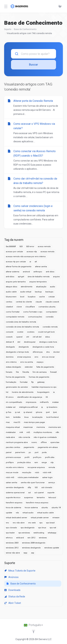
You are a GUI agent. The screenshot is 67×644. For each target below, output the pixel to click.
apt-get (21, 277)
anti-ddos (10, 277)
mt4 (21, 432)
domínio (10, 357)
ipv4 (47, 412)
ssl (29, 493)
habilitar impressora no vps (44, 387)
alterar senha (41, 266)
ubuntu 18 (56, 507)
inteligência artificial (28, 407)
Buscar (33, 64)
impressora (31, 402)
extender (29, 367)
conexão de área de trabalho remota (22, 327)
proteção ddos (24, 462)
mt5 (28, 432)
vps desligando (28, 528)
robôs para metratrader (28, 477)
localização (37, 417)
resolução (26, 472)
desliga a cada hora (48, 342)
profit (27, 457)
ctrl (27, 337)
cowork (9, 337)
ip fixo (8, 412)
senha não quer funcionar (33, 482)
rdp (52, 462)
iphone (39, 412)
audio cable (11, 292)
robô (37, 472)
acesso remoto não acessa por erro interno (26, 256)
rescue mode (12, 472)
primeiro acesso (13, 457)
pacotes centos (13, 447)
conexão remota (50, 327)
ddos (47, 337)
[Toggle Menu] (5, 6)
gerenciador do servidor (17, 387)
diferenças (38, 352)
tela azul (52, 497)
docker (56, 352)
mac (8, 422)
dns (48, 352)
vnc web (32, 523)
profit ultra (49, 457)
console (9, 332)
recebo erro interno (15, 467)
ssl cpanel (39, 493)
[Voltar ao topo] (33, 631)
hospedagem (43, 392)
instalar (55, 402)
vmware (55, 518)
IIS (47, 397)
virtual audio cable (45, 513)
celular (51, 297)
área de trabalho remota (38, 277)
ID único (10, 397)
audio (52, 287)
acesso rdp (32, 252)
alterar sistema (12, 272)
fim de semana (40, 372)
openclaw (54, 442)
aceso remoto (44, 246)
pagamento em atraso (48, 447)
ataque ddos (11, 287)
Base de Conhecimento (25, 29)
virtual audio (28, 513)
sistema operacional (15, 493)
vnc (7, 523)
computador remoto (15, 317)
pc (30, 452)
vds (17, 513)
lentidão (17, 417)
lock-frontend (52, 417)
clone (19, 307)
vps (40, 523)
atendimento (26, 287)
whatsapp (52, 533)
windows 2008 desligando (33, 543)
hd (7, 392)
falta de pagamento (45, 367)
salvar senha (11, 482)
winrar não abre (13, 553)
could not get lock (46, 332)
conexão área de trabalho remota (21, 322)
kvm (8, 417)
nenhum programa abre (17, 442)
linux (26, 417)
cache (42, 297)
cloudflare (30, 307)
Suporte (7, 29)
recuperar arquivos (36, 467)
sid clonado (46, 487)
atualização (41, 287)
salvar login (47, 477)
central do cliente (24, 302)
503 (21, 246)
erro (36, 357)
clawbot (9, 307)
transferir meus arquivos (37, 503)
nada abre (10, 437)
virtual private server (40, 518)
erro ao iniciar (48, 357)
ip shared (28, 412)
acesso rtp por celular (16, 262)
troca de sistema (13, 507)
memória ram (54, 427)
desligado (10, 347)
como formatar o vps (32, 312)
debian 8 (10, 342)
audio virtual (25, 292)
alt (36, 262)
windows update (51, 548)
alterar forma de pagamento (18, 266)
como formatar (13, 312)
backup (38, 292)
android (26, 272)
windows (43, 538)
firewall (53, 372)
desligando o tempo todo (17, 352)
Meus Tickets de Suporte (21, 570)
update (9, 513)
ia (54, 392)
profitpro (10, 462)
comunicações (35, 317)
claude (39, 302)
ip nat (17, 412)
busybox (31, 297)
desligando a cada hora (43, 347)
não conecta (24, 437)
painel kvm (20, 452)
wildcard (20, 538)
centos (9, 302)
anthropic (38, 272)
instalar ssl (10, 407)
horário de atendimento (23, 392)
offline (44, 442)
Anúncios (13, 577)
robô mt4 (47, 472)
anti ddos (50, 272)
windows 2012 (12, 548)
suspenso (28, 497)
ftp (32, 382)
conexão (50, 317)
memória (40, 427)
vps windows (24, 533)
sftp (29, 487)
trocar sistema (31, 507)
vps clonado (11, 528)
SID (36, 487)
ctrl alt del (37, 337)
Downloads (14, 590)
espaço (40, 362)
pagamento (29, 447)
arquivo (56, 277)
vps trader (10, 533)
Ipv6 (55, 412)
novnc (34, 442)
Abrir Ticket (14, 603)
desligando (24, 347)
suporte (50, 493)
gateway (40, 382)
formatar (24, 382)
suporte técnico (13, 497)
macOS (17, 422)
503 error (30, 246)
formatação (11, 382)
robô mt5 (10, 477)
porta (44, 452)
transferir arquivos (14, 503)
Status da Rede (16, 596)
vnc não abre (19, 523)
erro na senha (26, 362)
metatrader (11, 432)
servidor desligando (15, 487)
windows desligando (31, 548)
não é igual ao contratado (45, 437)
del (18, 342)
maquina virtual (13, 427)
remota (51, 467)
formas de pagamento (39, 377)
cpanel (19, 337)
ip (42, 407)
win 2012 (31, 538)
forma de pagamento (15, 377)
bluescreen (11, 297)
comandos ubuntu (46, 307)
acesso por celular (14, 252)
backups (49, 292)
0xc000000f (11, 246)
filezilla (26, 372)
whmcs (9, 538)
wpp (25, 553)
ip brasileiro (52, 407)
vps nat (53, 528)
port (36, 452)
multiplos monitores (43, 432)
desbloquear (30, 342)
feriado (9, 372)
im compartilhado (14, 402)
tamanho (41, 497)
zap (32, 553)
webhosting (39, 533)
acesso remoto (47, 252)
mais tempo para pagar (34, 422)
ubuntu (44, 507)
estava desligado (13, 367)
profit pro (37, 457)
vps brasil (50, 523)
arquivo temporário (38, 282)
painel (9, 452)
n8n (57, 432)
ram (36, 462)
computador (51, 312)
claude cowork (52, 302)
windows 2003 (12, 543)
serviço (51, 482)
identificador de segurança (29, 397)
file (17, 372)
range (44, 462)
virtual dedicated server (16, 518)
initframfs (44, 402)
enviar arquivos (24, 357)
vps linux (42, 528)
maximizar (28, 427)
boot (22, 297)
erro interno (11, 362)
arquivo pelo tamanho (16, 282)
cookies (30, 332)
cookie (20, 332)
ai (30, 262)
